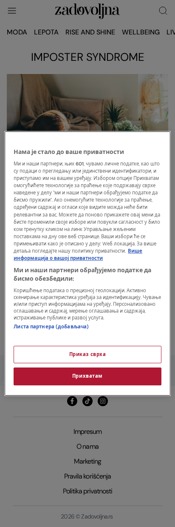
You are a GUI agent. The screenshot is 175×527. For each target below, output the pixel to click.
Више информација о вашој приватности (78, 255)
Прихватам (87, 376)
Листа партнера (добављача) (51, 327)
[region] (87, 263)
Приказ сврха (87, 354)
